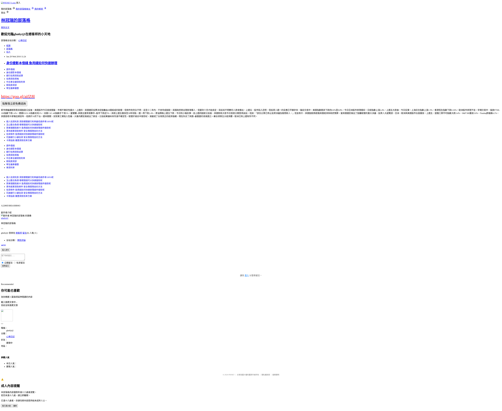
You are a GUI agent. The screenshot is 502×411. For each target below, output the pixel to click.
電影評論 (21, 240)
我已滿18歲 (6, 406)
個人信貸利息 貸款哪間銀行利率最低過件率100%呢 (29, 121)
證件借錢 (10, 69)
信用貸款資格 (12, 79)
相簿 (8, 46)
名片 (8, 52)
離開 (15, 406)
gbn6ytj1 (4, 218)
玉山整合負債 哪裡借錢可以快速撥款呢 (24, 125)
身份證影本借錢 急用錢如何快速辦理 (31, 63)
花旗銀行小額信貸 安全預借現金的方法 (24, 137)
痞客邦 (19, 233)
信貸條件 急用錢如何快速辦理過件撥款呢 (25, 134)
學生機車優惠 (12, 88)
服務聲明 (275, 375)
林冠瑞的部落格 (15, 20)
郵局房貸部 (11, 85)
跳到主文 (5, 27)
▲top (3, 245)
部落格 (9, 49)
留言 (24, 233)
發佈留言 (5, 266)
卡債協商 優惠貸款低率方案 (19, 140)
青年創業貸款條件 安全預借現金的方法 (24, 131)
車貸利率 (10, 167)
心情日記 (22, 40)
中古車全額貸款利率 (15, 82)
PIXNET (231, 375)
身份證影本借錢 (13, 72)
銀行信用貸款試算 (14, 76)
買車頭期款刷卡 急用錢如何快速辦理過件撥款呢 (28, 128)
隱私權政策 (265, 375)
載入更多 (5, 250)
